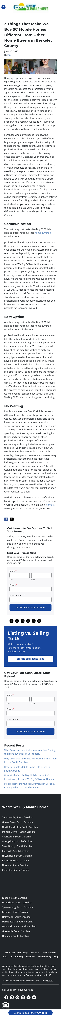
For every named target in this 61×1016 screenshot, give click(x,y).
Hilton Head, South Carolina (17, 855)
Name (13, 571)
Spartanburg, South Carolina (17, 907)
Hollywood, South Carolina (16, 916)
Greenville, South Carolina (16, 931)
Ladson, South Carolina (14, 897)
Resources (30, 956)
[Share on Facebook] (6, 519)
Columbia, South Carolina (15, 870)
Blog (55, 956)
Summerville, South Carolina (17, 817)
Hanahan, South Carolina (15, 936)
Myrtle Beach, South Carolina (17, 921)
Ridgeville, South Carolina (15, 851)
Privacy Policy (44, 956)
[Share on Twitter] (12, 519)
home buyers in (43, 232)
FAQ (5, 956)
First (11, 579)
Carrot (50, 980)
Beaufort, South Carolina (15, 912)
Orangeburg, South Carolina (17, 841)
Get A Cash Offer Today (16, 952)
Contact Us (35, 952)
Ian (9, 55)
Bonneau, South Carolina (15, 860)
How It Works (49, 952)
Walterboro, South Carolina (16, 902)
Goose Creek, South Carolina (17, 822)
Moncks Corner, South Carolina (18, 831)
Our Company (16, 956)
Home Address (17, 595)
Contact (50, 504)
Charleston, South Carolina (16, 836)
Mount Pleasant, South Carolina (19, 926)
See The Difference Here (30, 658)
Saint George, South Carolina (17, 846)
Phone (13, 585)
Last (33, 579)
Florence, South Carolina (15, 865)
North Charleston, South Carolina (20, 827)
